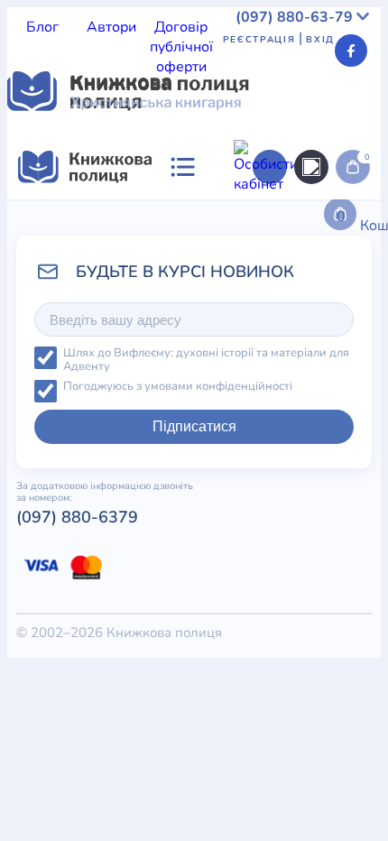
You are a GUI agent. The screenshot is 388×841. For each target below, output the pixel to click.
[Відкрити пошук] (311, 167)
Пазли (314, 671)
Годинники (254, 671)
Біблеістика (267, 393)
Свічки (348, 612)
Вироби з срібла (240, 532)
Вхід (320, 39)
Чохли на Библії (209, 632)
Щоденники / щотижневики (167, 512)
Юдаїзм (230, 294)
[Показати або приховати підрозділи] (217, 338)
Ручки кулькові (173, 473)
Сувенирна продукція (143, 671)
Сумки (288, 493)
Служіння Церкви (67, 274)
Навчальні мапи (61, 552)
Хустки (318, 592)
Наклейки (172, 572)
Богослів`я (263, 274)
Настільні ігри (255, 572)
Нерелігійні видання (148, 254)
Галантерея (307, 473)
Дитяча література (70, 354)
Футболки (169, 493)
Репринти (290, 612)
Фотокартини (107, 632)
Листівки (37, 671)
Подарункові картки (74, 612)
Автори (111, 27)
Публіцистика (177, 274)
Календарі (42, 651)
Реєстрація (259, 39)
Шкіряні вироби (173, 552)
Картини (326, 532)
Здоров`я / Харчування (123, 294)
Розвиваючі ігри (199, 612)
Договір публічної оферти (181, 47)
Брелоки (234, 493)
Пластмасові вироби (223, 592)
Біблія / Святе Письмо (194, 215)
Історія (105, 235)
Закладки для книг (70, 493)
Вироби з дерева (320, 512)
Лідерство (41, 254)
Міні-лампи (97, 572)
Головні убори (313, 632)
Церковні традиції (281, 254)
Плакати (122, 592)
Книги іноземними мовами (221, 235)
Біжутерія (346, 493)
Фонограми (46, 393)
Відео (246, 473)
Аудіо (100, 473)
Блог (42, 27)
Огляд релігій (305, 294)
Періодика (42, 473)
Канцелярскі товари (148, 651)
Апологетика (51, 374)
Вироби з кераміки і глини (94, 532)
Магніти (256, 552)
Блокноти (39, 512)
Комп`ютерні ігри (277, 651)
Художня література (156, 393)
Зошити (33, 632)
